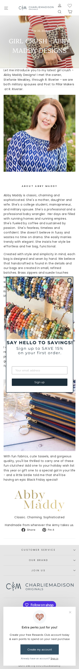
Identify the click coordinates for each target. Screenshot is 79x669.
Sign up (39, 382)
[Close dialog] (69, 280)
